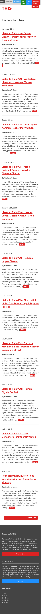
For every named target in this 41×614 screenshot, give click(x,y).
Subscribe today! (36, 2)
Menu (35, 6)
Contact (4, 596)
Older (30, 517)
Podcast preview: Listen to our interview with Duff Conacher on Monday (19, 479)
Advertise (5, 602)
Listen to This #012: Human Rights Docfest (17, 390)
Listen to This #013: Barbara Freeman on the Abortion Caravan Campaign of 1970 (20, 347)
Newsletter (5, 598)
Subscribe (20, 554)
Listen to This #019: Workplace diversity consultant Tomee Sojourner (19, 82)
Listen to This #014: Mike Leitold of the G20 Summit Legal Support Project (20, 303)
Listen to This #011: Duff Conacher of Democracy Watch (19, 435)
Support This (29, 2)
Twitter (18, 1)
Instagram (9, 1)
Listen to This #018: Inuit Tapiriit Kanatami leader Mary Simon (19, 126)
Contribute (5, 600)
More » (34, 111)
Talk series (23, 2)
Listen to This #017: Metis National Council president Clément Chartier (16, 170)
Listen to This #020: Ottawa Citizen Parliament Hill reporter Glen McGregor (19, 37)
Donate (20, 581)
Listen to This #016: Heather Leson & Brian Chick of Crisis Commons (18, 216)
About (4, 594)
